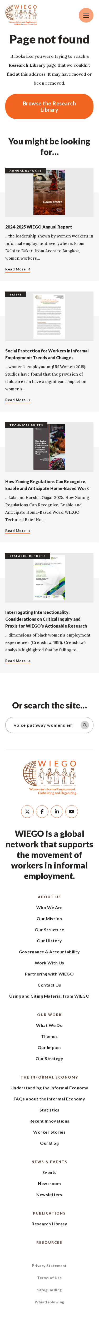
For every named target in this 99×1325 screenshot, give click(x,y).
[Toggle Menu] (86, 15)
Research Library (49, 1223)
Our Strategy (49, 1058)
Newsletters (49, 1194)
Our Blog (49, 1143)
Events (49, 1172)
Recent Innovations (49, 1120)
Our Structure (49, 929)
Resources (49, 1242)
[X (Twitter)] (27, 811)
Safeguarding (49, 1290)
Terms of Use (49, 1277)
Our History (49, 940)
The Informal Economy (49, 1077)
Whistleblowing (49, 1302)
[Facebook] (42, 811)
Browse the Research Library (49, 106)
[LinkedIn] (57, 811)
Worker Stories (49, 1131)
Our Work (49, 1015)
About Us (49, 897)
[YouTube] (71, 811)
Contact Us (49, 984)
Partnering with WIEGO (49, 973)
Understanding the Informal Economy (49, 1087)
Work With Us (49, 962)
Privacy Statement (49, 1265)
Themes (49, 1036)
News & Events (49, 1162)
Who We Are (49, 907)
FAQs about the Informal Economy (49, 1098)
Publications (49, 1213)
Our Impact (49, 1047)
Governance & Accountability (49, 951)
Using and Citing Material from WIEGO (49, 995)
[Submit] (85, 725)
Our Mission (49, 918)
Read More (15, 269)
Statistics (49, 1109)
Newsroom (49, 1183)
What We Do (49, 1025)
